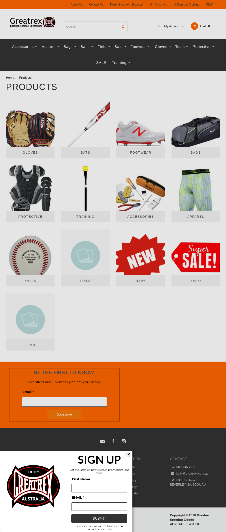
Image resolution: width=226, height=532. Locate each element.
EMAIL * (78, 498)
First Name (81, 479)
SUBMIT (99, 519)
